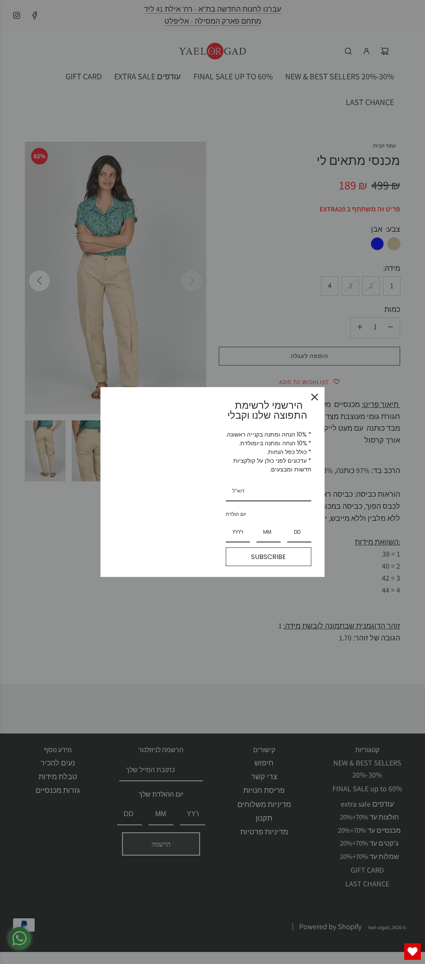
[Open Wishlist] (412, 951)
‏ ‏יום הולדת (236, 514)
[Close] (315, 397)
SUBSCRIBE (268, 557)
